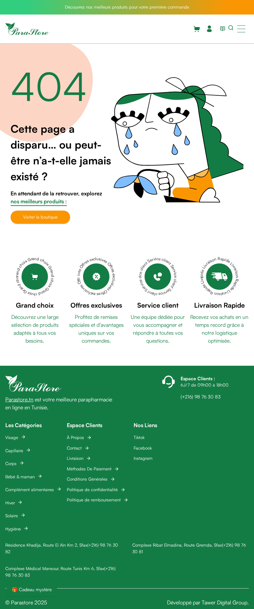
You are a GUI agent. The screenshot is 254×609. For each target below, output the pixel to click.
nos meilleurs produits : (39, 201)
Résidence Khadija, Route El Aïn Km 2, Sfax (46, 545)
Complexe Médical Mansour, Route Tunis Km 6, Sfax (54, 568)
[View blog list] (221, 28)
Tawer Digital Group (224, 602)
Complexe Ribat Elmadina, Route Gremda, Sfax (177, 545)
